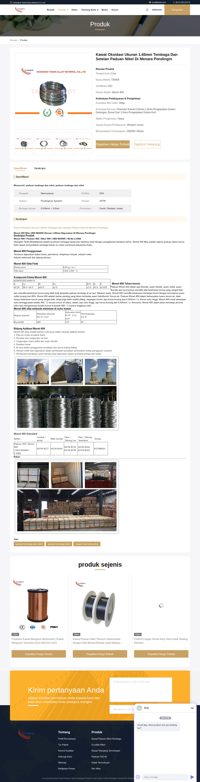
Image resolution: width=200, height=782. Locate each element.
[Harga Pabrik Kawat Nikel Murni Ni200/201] (161, 605)
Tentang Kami (89, 9)
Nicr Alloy (96, 768)
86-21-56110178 (182, 2)
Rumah (50, 9)
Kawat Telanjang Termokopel (106, 750)
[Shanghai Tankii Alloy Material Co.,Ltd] (20, 9)
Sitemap (62, 762)
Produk (62, 9)
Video (74, 9)
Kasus (115, 9)
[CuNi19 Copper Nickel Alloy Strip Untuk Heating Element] (100, 605)
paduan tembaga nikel (59, 544)
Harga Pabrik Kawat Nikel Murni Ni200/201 (158, 639)
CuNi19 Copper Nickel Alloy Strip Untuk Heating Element (99, 641)
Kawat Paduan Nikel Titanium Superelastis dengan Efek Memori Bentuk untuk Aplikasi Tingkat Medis (35, 641)
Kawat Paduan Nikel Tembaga (106, 738)
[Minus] (192, 708)
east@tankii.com (159, 2)
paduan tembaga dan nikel (29, 544)
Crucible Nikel (98, 744)
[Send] (192, 777)
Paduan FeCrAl (99, 756)
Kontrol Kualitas (66, 750)
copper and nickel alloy (87, 544)
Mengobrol (177, 9)
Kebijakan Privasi (66, 768)
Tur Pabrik (63, 744)
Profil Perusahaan (67, 738)
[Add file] (138, 777)
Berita (105, 9)
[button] (15, 612)
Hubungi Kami (65, 756)
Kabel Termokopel (100, 762)
